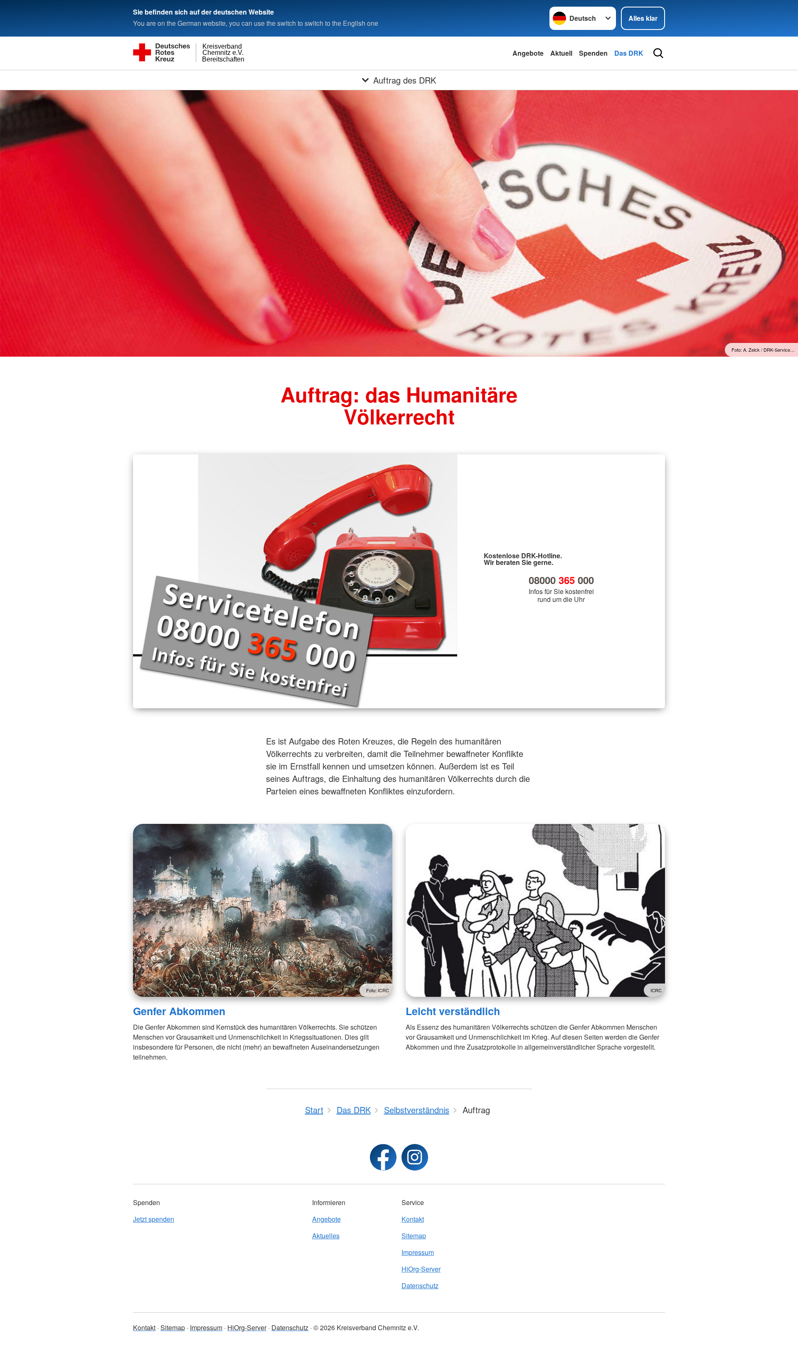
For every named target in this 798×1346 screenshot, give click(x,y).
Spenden (593, 53)
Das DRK (628, 53)
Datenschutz (419, 1285)
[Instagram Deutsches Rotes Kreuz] (414, 1157)
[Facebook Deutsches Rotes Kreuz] (383, 1157)
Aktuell (561, 53)
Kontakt (412, 1219)
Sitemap (413, 1235)
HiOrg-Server (421, 1269)
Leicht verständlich (453, 1010)
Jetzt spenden (153, 1219)
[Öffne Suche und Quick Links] (658, 53)
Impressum (417, 1252)
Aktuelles (326, 1235)
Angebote (528, 53)
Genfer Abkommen (179, 1010)
